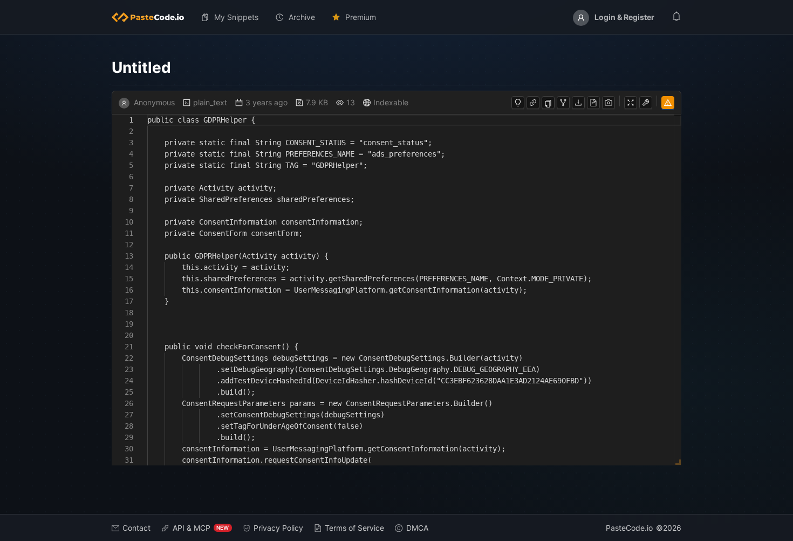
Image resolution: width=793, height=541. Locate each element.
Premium (360, 17)
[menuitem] (152, 17)
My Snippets (236, 17)
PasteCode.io (629, 527)
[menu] (397, 17)
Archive (302, 17)
